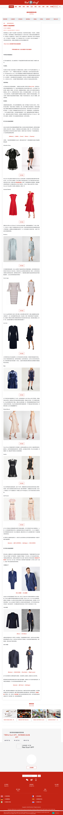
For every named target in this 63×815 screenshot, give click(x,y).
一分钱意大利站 (7, 802)
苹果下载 (8, 740)
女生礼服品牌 (23, 49)
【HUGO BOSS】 (17, 672)
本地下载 (27, 740)
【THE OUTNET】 (32, 543)
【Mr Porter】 (21, 685)
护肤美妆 (20, 19)
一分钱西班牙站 (38, 799)
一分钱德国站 (7, 799)
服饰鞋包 (28, 19)
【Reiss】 (26, 136)
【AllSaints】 (11, 136)
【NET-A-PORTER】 (17, 543)
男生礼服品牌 (28, 49)
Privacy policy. (33, 813)
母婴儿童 (56, 19)
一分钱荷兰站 (38, 802)
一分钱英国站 (7, 796)
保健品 (35, 19)
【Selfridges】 (25, 543)
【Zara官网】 (25, 592)
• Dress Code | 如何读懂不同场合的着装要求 (12, 43)
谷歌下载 (17, 740)
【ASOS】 (17, 136)
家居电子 (48, 19)
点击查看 (31, 767)
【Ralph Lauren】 (32, 672)
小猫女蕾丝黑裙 (19, 182)
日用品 (41, 19)
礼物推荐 (13, 19)
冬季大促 (56, 6)
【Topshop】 (32, 136)
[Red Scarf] (31, 1)
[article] (9, 715)
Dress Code (31, 86)
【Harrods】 (9, 543)
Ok (53, 813)
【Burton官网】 (18, 592)
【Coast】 (22, 136)
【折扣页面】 (16, 694)
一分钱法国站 (38, 796)
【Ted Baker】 (24, 633)
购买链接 (21, 175)
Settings (57, 813)
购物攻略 (5, 19)
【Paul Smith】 (24, 672)
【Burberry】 (10, 672)
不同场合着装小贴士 (16, 49)
